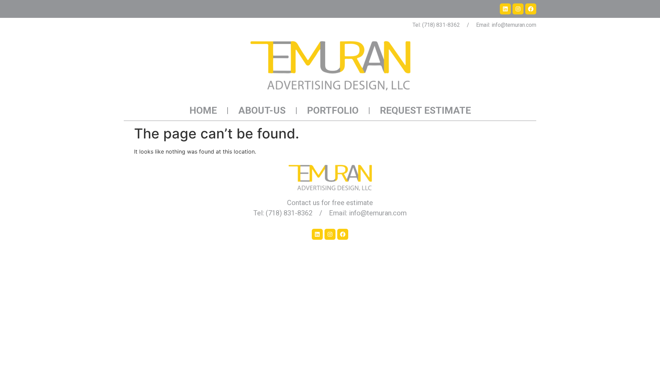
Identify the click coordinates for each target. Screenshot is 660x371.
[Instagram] (518, 8)
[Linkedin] (505, 8)
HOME (203, 110)
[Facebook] (530, 8)
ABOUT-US (262, 110)
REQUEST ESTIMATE (425, 110)
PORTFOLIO (333, 110)
